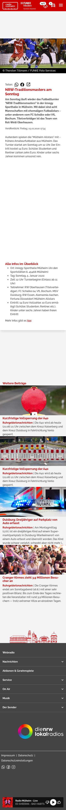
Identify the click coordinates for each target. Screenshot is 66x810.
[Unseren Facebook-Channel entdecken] (8, 767)
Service (7, 679)
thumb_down (47, 802)
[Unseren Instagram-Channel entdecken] (13, 767)
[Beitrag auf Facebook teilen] (22, 85)
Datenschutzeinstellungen (17, 760)
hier (29, 320)
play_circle (53, 802)
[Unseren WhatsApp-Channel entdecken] (3, 767)
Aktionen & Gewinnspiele (18, 670)
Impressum (8, 755)
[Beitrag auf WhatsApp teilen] (16, 85)
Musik (6, 698)
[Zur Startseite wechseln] (10, 5)
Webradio (9, 652)
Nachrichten (10, 661)
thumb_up (59, 802)
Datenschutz (25, 755)
